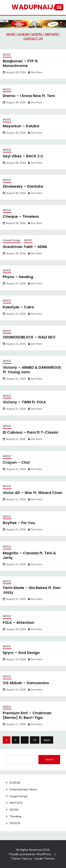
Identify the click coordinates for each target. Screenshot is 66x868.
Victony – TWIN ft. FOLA (24, 402)
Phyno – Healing (18, 276)
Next (47, 740)
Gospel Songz (12, 240)
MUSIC (11, 34)
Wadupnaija (35, 7)
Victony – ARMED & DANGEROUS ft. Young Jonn (32, 370)
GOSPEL (37, 34)
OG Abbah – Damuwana (26, 682)
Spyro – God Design (21, 652)
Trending (15, 816)
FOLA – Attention (18, 622)
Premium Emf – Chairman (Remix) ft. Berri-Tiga (27, 715)
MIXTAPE (51, 34)
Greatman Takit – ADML (25, 246)
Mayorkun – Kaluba (21, 126)
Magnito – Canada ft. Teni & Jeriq (29, 555)
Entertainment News (23, 789)
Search (49, 759)
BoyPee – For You (19, 522)
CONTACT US (33, 38)
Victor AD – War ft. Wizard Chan (32, 492)
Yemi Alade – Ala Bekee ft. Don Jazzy (31, 590)
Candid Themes (44, 858)
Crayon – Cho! (16, 462)
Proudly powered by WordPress (30, 854)
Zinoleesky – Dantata (23, 186)
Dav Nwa (36, 72)
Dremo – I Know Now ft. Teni (29, 95)
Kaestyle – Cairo (18, 307)
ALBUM (23, 34)
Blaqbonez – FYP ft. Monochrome (21, 63)
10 (34, 740)
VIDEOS (15, 823)
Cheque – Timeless (21, 216)
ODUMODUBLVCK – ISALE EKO (29, 337)
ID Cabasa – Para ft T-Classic (30, 432)
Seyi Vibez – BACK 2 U (23, 156)
